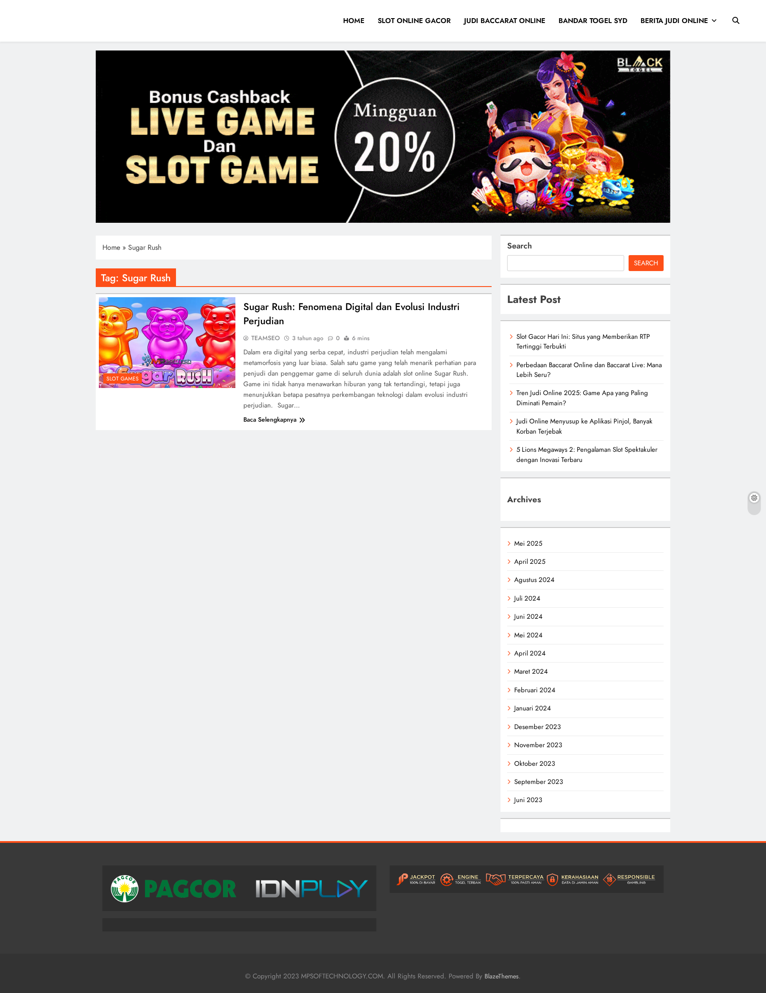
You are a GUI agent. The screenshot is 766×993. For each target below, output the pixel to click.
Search (519, 246)
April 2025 (529, 561)
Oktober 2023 (534, 763)
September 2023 (538, 782)
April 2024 (530, 653)
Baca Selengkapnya (270, 419)
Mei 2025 (528, 543)
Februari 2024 (534, 690)
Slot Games (122, 379)
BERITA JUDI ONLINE (674, 21)
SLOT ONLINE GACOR (414, 21)
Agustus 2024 (534, 580)
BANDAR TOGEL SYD (593, 21)
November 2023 (538, 745)
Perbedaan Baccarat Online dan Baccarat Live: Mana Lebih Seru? (589, 370)
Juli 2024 (527, 598)
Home (111, 247)
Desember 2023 (537, 727)
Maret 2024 (531, 671)
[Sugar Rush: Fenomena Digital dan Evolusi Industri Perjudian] (167, 342)
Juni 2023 (528, 800)
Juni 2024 (528, 616)
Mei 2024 (528, 635)
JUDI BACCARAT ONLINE (504, 21)
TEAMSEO (265, 338)
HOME (353, 21)
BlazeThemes (502, 976)
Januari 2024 (532, 708)
